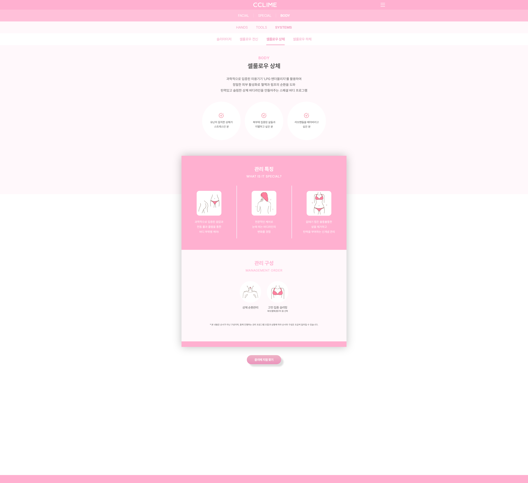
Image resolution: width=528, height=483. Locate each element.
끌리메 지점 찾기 (264, 359)
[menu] (383, 5)
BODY (285, 15)
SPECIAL (264, 15)
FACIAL (243, 15)
